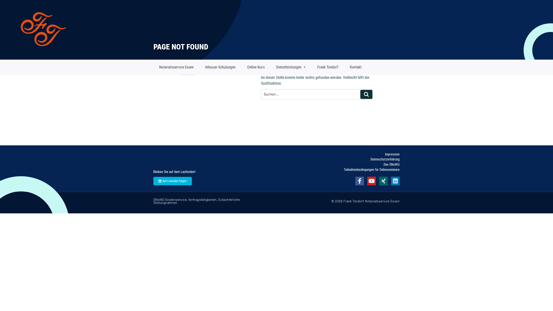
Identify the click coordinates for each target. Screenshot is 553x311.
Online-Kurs (256, 67)
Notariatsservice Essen (176, 67)
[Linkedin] (395, 181)
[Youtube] (371, 181)
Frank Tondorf (327, 67)
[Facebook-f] (359, 181)
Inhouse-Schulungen (220, 67)
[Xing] (383, 181)
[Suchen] (366, 94)
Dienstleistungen (288, 67)
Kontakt (356, 67)
